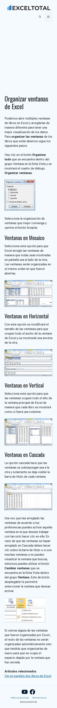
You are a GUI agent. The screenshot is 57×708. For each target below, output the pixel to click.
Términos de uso (39, 698)
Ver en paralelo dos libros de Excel (28, 676)
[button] (40, 16)
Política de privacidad (20, 698)
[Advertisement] (28, 54)
